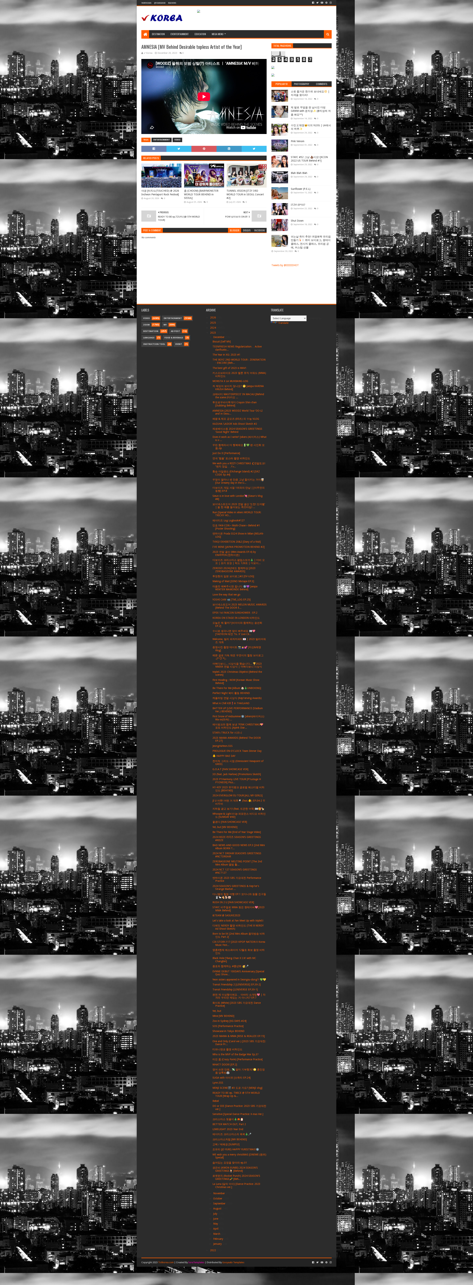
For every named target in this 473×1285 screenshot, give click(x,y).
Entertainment (161, 140)
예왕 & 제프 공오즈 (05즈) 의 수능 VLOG (235, 418)
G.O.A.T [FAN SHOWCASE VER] (230, 769)
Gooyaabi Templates (233, 1262)
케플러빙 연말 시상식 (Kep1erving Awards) (237, 698)
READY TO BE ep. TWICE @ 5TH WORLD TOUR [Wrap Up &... (236, 1094)
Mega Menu (217, 34)
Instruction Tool (154, 344)
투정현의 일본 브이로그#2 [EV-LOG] (233, 576)
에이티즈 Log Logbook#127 (228, 520)
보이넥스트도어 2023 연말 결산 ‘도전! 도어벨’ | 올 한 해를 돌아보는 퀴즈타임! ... (238, 506)
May (216, 1223)
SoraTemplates (196, 1262)
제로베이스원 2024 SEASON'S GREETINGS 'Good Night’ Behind (237, 430)
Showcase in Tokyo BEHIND (228, 1031)
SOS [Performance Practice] (228, 1026)
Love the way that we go (226, 594)
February (218, 1238)
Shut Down (297, 220)
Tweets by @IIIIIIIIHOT (285, 265)
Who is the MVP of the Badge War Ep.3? (235, 1054)
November (219, 1193)
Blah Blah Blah (299, 173)
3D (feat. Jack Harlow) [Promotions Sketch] (236, 774)
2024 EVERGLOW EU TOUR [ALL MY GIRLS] (237, 795)
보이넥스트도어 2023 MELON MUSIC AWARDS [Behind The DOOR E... (239, 606)
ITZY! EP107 (298, 204)
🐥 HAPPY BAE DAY (223, 755)
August (217, 1208)
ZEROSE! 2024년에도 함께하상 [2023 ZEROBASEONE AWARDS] (234, 570)
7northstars (146, 2)
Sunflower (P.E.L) (300, 188)
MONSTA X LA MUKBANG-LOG (230, 381)
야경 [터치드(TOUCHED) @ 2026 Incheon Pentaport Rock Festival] (160, 192)
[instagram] (330, 3)
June (216, 1218)
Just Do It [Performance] (226, 453)
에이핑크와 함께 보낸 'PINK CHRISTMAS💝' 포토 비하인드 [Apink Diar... (238, 726)
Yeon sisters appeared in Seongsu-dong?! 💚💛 (239, 979)
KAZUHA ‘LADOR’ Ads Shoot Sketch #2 (234, 423)
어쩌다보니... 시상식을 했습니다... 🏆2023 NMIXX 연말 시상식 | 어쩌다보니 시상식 (237, 665)
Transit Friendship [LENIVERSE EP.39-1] (235, 989)
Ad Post (175, 331)
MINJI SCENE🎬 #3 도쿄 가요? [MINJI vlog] (237, 1087)
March (217, 1233)
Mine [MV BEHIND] (223, 1015)
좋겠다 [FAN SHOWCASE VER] (229, 821)
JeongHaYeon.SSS (222, 745)
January (217, 1243)
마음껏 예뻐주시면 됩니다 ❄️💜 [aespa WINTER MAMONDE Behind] (234, 588)
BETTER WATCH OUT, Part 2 (229, 1124)
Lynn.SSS (217, 1082)
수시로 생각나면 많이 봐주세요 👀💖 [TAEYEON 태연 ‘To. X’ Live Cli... (233, 632)
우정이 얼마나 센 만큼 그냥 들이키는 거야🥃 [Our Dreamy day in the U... (238, 481)
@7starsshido (159, 2)
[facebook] (313, 3)
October (218, 1198)
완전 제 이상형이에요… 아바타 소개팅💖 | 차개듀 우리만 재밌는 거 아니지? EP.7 (239, 996)
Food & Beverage (173, 338)
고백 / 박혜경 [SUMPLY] (225, 1144)
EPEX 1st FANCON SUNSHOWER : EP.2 (234, 612)
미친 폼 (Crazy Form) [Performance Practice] (237, 1059)
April (216, 1228)
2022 (213, 1250)
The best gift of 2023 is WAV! (229, 367)
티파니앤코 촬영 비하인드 (227, 1049)
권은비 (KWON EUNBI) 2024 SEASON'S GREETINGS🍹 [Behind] (235, 1169)
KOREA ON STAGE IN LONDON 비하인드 (236, 617)
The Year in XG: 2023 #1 (226, 354)
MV (165, 325)
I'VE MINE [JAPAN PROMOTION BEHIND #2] (238, 546)
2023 (213, 332)
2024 (213, 327)
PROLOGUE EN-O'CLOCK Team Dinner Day (237, 750)
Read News (172, 2)
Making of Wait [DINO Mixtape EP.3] (233, 581)
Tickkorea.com (166, 1262)
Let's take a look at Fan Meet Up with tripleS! (237, 920)
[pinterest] (326, 3)
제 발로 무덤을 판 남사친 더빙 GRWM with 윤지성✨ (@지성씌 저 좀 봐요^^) (311, 111)
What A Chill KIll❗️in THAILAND (230, 703)
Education (200, 34)
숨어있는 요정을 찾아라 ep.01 (229, 1162)
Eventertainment (180, 34)
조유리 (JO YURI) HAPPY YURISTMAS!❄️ (235, 1149)
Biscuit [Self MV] (221, 341)
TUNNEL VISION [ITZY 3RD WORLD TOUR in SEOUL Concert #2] (245, 194)
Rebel (215, 1100)
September (219, 1203)
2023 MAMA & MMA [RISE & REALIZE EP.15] (238, 1036)
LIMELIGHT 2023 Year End (227, 1129)
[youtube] (322, 3)
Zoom (146, 325)
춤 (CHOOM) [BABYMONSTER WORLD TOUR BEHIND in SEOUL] (201, 194)
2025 (213, 322)
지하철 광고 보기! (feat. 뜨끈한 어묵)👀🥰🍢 (238, 808)
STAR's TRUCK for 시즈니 (227, 732)
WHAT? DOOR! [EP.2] (224, 1064)
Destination (158, 34)
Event (178, 344)
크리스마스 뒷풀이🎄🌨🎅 (227, 1119)
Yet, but (216, 1010)
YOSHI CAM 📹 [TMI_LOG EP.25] (231, 599)
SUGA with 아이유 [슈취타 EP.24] (231, 1077)
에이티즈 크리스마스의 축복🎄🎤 (231, 1134)
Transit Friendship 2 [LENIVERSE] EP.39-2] (236, 984)
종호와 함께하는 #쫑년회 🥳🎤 (230, 966)
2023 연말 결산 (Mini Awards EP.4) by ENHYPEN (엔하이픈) (234, 553)
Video (177, 140)
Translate (283, 322)
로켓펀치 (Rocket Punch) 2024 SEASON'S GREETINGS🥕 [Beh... (236, 1177)
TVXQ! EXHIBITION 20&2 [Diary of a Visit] (236, 541)
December (219, 337)
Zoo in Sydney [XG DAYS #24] (229, 1020)
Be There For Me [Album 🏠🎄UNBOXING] (236, 688)
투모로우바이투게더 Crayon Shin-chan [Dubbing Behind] (234, 404)
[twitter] (317, 3)
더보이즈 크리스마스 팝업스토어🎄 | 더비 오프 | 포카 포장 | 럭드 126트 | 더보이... (238, 562)
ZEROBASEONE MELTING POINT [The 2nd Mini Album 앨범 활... (237, 863)
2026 (213, 317)
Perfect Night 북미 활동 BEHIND (231, 693)
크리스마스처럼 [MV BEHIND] (229, 1139)
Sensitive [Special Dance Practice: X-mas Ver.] (237, 1114)
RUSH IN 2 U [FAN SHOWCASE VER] (233, 902)
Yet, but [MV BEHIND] (224, 827)
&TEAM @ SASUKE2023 (226, 915)
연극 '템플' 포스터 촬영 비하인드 (231, 458)
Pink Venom (297, 141)
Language (148, 338)
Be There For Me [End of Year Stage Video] (236, 832)
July (215, 1213)
